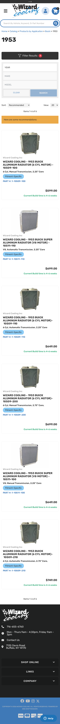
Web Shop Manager (30, 709)
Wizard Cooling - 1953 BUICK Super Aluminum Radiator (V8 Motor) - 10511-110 (27, 242)
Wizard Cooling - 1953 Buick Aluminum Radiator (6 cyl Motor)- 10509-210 (28, 554)
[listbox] (30, 67)
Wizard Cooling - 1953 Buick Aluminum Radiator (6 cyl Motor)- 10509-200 (28, 398)
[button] (30, 23)
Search (43, 93)
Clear (16, 92)
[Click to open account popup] (45, 11)
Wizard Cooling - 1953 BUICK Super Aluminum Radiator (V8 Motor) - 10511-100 (27, 476)
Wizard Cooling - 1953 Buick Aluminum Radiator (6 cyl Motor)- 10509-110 (28, 320)
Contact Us (13, 640)
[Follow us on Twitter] (38, 701)
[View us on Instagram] (33, 701)
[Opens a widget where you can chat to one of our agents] (48, 718)
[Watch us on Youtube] (28, 701)
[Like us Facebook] (22, 701)
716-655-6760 (15, 626)
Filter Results (31, 55)
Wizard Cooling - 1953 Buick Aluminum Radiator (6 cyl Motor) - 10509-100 (28, 164)
